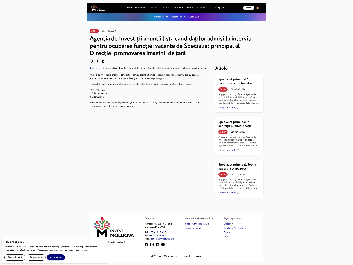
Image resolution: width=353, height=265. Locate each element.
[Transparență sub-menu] (228, 7)
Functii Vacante (97, 68)
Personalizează (15, 257)
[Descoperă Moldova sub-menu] (146, 7)
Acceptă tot (55, 257)
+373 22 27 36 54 (158, 232)
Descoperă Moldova (135, 7)
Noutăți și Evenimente (197, 7)
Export (166, 7)
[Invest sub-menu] (159, 7)
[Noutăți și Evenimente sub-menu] (210, 7)
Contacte (248, 7)
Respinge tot (36, 257)
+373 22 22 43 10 (158, 235)
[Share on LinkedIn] (103, 61)
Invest (154, 7)
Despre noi (178, 7)
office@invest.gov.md (162, 239)
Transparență (220, 7)
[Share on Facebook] (97, 61)
